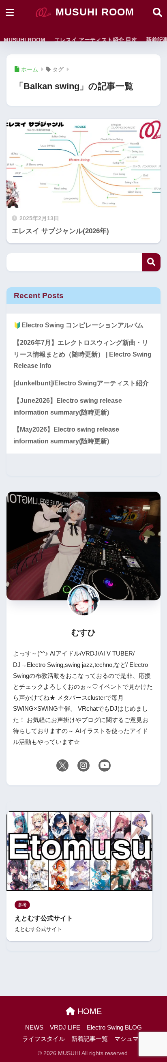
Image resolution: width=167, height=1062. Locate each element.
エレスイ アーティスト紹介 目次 (95, 40)
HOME (88, 1011)
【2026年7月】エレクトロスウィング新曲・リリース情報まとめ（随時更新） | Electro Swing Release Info (82, 354)
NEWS (34, 1027)
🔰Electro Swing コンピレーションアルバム (78, 325)
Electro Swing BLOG (114, 1027)
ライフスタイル (43, 1039)
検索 (151, 262)
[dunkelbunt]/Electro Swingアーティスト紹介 (81, 383)
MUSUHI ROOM (93, 11)
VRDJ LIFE (65, 1027)
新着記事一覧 (89, 1039)
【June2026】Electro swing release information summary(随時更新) (67, 406)
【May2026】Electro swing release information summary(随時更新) (66, 435)
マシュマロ (129, 1039)
